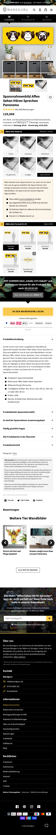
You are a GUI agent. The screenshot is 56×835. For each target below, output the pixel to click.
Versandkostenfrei (23, 119)
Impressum (7, 762)
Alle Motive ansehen (28, 570)
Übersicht (43, 131)
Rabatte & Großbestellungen (15, 719)
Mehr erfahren (19, 657)
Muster (50, 131)
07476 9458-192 (13, 686)
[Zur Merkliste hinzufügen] (50, 97)
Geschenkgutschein (11, 729)
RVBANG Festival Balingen (39, 792)
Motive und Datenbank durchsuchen (29, 624)
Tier (25, 518)
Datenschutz (8, 766)
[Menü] (51, 10)
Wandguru (30, 826)
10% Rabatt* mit (41, 2)
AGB (5, 781)
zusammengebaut (26, 199)
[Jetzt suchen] (49, 618)
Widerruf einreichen (11, 705)
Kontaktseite (12, 691)
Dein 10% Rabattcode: (27, 295)
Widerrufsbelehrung (11, 771)
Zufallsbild (7, 738)
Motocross (25, 792)
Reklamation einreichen (13, 709)
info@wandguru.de (15, 681)
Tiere (15, 453)
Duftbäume (7, 743)
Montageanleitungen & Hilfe (15, 714)
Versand (6, 776)
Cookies (6, 786)
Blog (5, 748)
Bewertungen (8, 733)
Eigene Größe (48, 224)
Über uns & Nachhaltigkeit (14, 724)
